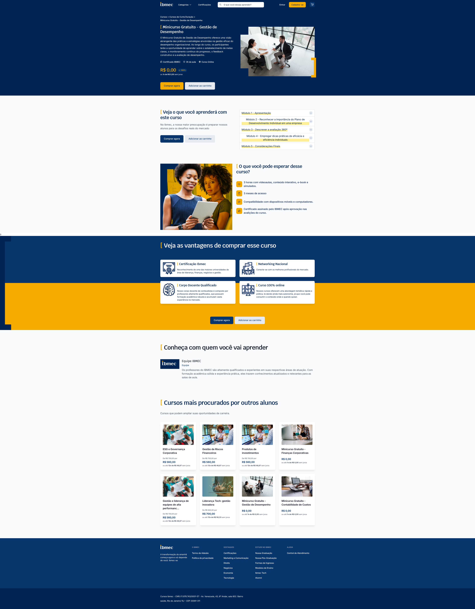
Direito (227, 563)
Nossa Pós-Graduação (266, 558)
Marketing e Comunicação (236, 558)
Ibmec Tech (260, 573)
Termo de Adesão (200, 553)
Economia (228, 573)
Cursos (163, 17)
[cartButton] (312, 4)
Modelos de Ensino (264, 568)
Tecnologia (229, 578)
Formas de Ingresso (264, 563)
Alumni (258, 578)
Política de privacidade (203, 558)
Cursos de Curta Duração (181, 17)
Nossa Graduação (263, 553)
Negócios (228, 568)
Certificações (230, 553)
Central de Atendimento (298, 553)
